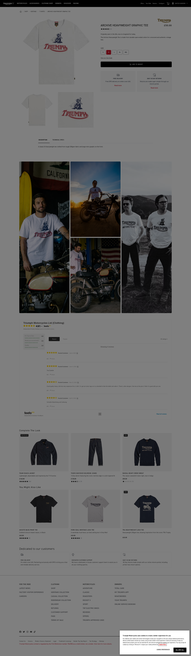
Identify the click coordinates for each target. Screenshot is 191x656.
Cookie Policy (162, 644)
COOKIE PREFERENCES (163, 649)
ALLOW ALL (180, 650)
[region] (154, 642)
